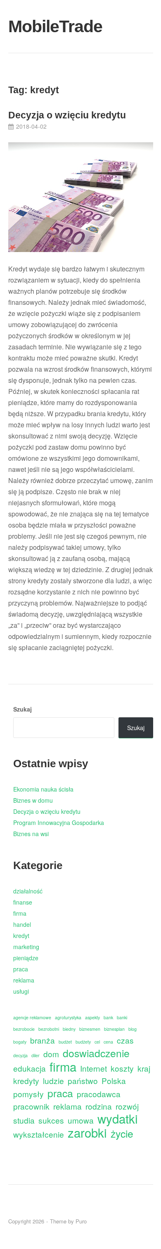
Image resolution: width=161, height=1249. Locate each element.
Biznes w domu (33, 800)
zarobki (87, 1132)
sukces (51, 1120)
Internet (93, 1068)
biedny (69, 1029)
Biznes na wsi (31, 834)
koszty (122, 1068)
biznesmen (89, 1029)
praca (20, 969)
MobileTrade (31, 26)
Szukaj (22, 709)
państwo (83, 1080)
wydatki (117, 1118)
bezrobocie (24, 1029)
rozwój (127, 1106)
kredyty (26, 1080)
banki (122, 1017)
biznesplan (114, 1029)
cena (108, 1042)
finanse (22, 902)
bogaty (19, 1042)
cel (97, 1042)
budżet (65, 1042)
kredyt (21, 935)
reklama (23, 980)
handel (22, 924)
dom (51, 1053)
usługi (21, 991)
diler (35, 1055)
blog (132, 1029)
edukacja (29, 1068)
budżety (83, 1042)
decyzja (20, 1055)
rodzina (98, 1106)
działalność (28, 891)
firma (19, 913)
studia (24, 1120)
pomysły (28, 1093)
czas (125, 1040)
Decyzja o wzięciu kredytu (67, 115)
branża (42, 1040)
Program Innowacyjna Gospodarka (58, 822)
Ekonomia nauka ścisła (43, 789)
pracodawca (99, 1093)
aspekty (92, 1017)
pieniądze (25, 958)
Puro (81, 1221)
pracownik (31, 1106)
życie (122, 1133)
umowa (81, 1120)
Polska (114, 1080)
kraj (143, 1068)
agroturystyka (68, 1017)
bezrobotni (48, 1029)
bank (108, 1017)
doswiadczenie (96, 1052)
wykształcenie (38, 1134)
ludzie (53, 1080)
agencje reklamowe (32, 1017)
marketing (26, 947)
